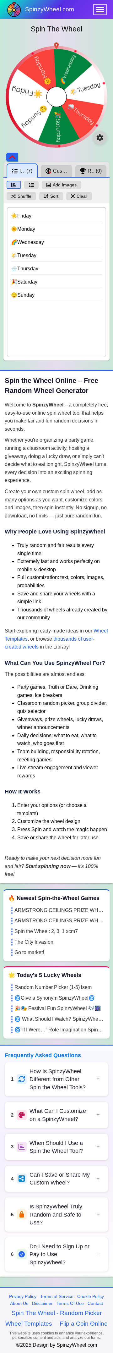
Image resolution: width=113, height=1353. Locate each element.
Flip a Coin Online (84, 1323)
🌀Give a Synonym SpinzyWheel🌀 (54, 998)
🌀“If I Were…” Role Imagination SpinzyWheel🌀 (59, 1029)
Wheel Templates (28, 1323)
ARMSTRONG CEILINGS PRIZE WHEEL (59, 910)
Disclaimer (42, 1303)
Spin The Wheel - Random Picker (57, 1313)
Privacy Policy (22, 1296)
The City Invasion (33, 942)
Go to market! (29, 952)
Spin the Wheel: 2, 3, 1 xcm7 (46, 931)
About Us (19, 1303)
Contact (95, 1303)
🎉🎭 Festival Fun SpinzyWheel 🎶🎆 (57, 1008)
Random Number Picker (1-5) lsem (53, 987)
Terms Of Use (70, 1303)
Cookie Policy (90, 1296)
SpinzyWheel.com (49, 9)
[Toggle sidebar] (12, 157)
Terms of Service (56, 1296)
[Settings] (100, 138)
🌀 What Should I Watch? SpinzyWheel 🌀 (59, 1019)
